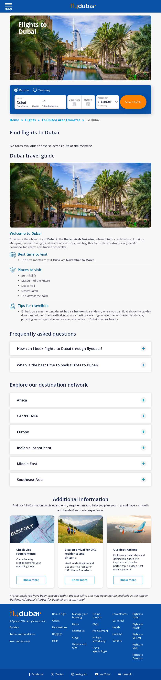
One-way (44, 90)
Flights (30, 120)
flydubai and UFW (79, 646)
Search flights (133, 102)
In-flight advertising (98, 639)
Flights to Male (138, 646)
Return (24, 90)
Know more (31, 580)
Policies (14, 627)
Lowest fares (120, 614)
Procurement (100, 631)
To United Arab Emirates (60, 120)
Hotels (116, 627)
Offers (56, 620)
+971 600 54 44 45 (20, 641)
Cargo (75, 637)
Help (55, 640)
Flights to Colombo (138, 656)
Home (14, 120)
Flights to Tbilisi (138, 615)
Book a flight (59, 614)
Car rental (118, 620)
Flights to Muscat (138, 636)
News (75, 624)
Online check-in (97, 615)
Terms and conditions (22, 634)
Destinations (59, 627)
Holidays (118, 634)
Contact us (78, 631)
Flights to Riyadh (138, 626)
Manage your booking (80, 615)
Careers (117, 640)
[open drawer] (8, 5)
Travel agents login (99, 649)
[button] (80, 348)
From (19, 98)
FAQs (95, 624)
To (43, 100)
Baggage (57, 634)
